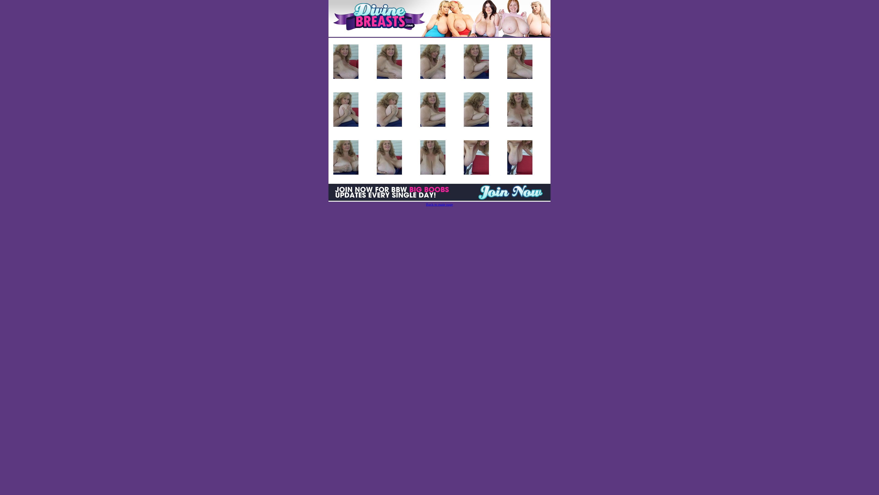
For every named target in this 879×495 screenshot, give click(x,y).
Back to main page (439, 204)
